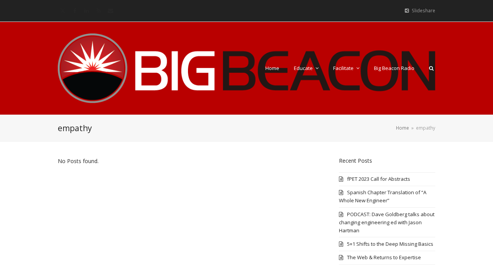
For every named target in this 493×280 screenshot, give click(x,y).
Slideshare (423, 10)
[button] (431, 68)
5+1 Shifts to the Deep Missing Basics (390, 243)
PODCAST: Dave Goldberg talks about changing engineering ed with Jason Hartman (386, 222)
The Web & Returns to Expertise (384, 257)
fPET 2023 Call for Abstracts (378, 178)
